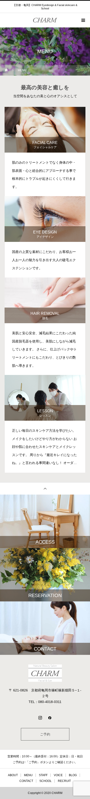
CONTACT (26, 781)
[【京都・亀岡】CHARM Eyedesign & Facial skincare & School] (45, 673)
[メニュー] (83, 20)
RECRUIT (64, 781)
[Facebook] (50, 717)
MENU (28, 775)
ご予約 (45, 734)
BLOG (73, 775)
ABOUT (13, 775)
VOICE (58, 775)
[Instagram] (40, 717)
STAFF (43, 775)
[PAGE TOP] (45, 488)
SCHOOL (45, 781)
